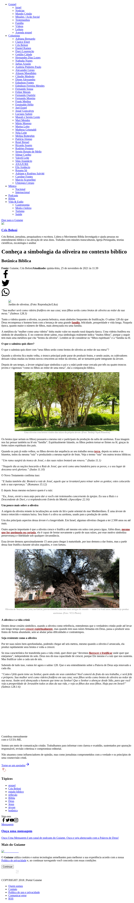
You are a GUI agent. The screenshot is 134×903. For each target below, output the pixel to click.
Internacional (22, 192)
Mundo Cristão (23, 13)
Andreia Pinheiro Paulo (28, 66)
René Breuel (22, 142)
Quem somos (15, 886)
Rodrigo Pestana (24, 148)
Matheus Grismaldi (25, 129)
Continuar (7, 866)
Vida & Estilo (15, 201)
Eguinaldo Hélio (24, 104)
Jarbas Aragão (23, 63)
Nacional (20, 189)
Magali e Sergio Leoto (27, 117)
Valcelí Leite (22, 157)
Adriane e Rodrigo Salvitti (29, 173)
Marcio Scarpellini (25, 179)
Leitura (19, 29)
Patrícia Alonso (23, 139)
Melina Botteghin (25, 135)
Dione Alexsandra (25, 79)
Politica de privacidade (13, 860)
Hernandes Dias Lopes (27, 57)
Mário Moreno (23, 123)
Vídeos (19, 26)
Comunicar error (17, 895)
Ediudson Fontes (24, 82)
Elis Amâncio (22, 167)
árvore (11, 807)
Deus (11, 801)
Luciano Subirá (23, 113)
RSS (10, 898)
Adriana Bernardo (25, 38)
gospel (12, 785)
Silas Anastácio (23, 160)
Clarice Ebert (22, 41)
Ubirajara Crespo (24, 182)
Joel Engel (21, 107)
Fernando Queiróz (25, 95)
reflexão (12, 794)
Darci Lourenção (24, 51)
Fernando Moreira (25, 98)
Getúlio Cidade (23, 54)
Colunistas (14, 35)
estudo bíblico (16, 791)
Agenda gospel (23, 32)
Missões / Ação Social (27, 16)
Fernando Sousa (24, 88)
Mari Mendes (22, 120)
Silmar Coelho (23, 154)
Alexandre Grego (25, 70)
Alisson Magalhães (25, 73)
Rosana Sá (21, 170)
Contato (12, 889)
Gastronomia (22, 204)
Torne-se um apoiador (13, 765)
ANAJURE (21, 164)
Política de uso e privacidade (24, 892)
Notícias (19, 10)
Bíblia (11, 198)
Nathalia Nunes (23, 60)
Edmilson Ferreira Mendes (29, 85)
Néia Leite (21, 132)
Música (12, 186)
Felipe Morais (23, 92)
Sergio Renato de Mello (28, 151)
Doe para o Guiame (12, 220)
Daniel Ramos (23, 48)
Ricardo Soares (23, 145)
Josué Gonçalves (24, 110)
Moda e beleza (23, 207)
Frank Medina (23, 101)
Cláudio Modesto (24, 76)
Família (19, 23)
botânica (13, 810)
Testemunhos (22, 19)
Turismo (19, 211)
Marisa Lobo (22, 126)
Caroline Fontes (24, 176)
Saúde (18, 214)
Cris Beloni (21, 45)
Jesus (11, 804)
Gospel (12, 4)
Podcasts (13, 195)
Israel (18, 7)
